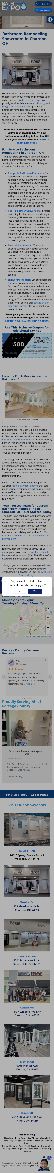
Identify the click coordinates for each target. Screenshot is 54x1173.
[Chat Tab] (27, 586)
